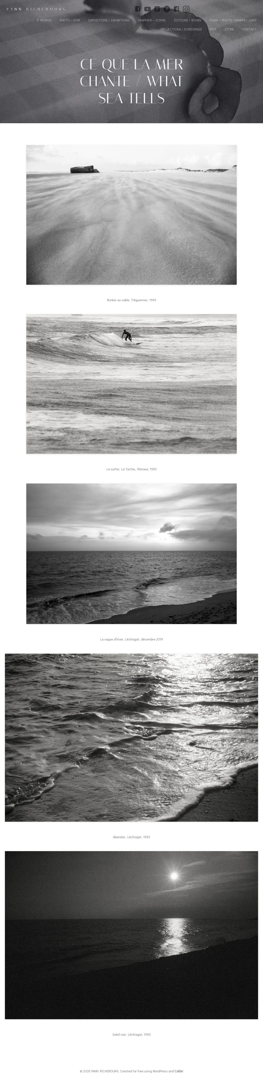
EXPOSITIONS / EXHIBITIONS (109, 20)
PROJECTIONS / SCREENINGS (181, 29)
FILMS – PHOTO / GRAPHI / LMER (233, 20)
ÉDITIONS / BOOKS (187, 20)
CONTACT (249, 29)
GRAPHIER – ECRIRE (152, 20)
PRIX (213, 29)
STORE (229, 29)
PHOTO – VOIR (70, 20)
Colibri (179, 1071)
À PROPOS (44, 20)
